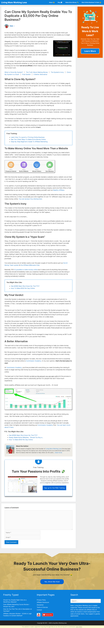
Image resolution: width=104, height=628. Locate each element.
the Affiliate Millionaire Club (30, 265)
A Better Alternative (40, 74)
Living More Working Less (14, 2)
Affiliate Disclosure (43, 602)
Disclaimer (40, 605)
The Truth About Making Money (37, 72)
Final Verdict (26, 74)
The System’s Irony (57, 72)
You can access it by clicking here (30, 199)
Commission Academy (33, 361)
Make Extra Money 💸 (71, 2)
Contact (39, 610)
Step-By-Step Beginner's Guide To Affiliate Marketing (29, 141)
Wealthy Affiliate (58, 190)
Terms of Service (42, 607)
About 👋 (52, 2)
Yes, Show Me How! (52, 582)
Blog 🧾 (60, 2)
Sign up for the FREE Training (54, 488)
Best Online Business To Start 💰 (91, 2)
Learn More (79, 626)
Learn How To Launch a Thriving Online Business (28, 137)
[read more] (58, 452)
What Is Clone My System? (14, 72)
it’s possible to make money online (26, 269)
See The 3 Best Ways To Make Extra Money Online (28, 139)
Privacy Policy (41, 600)
